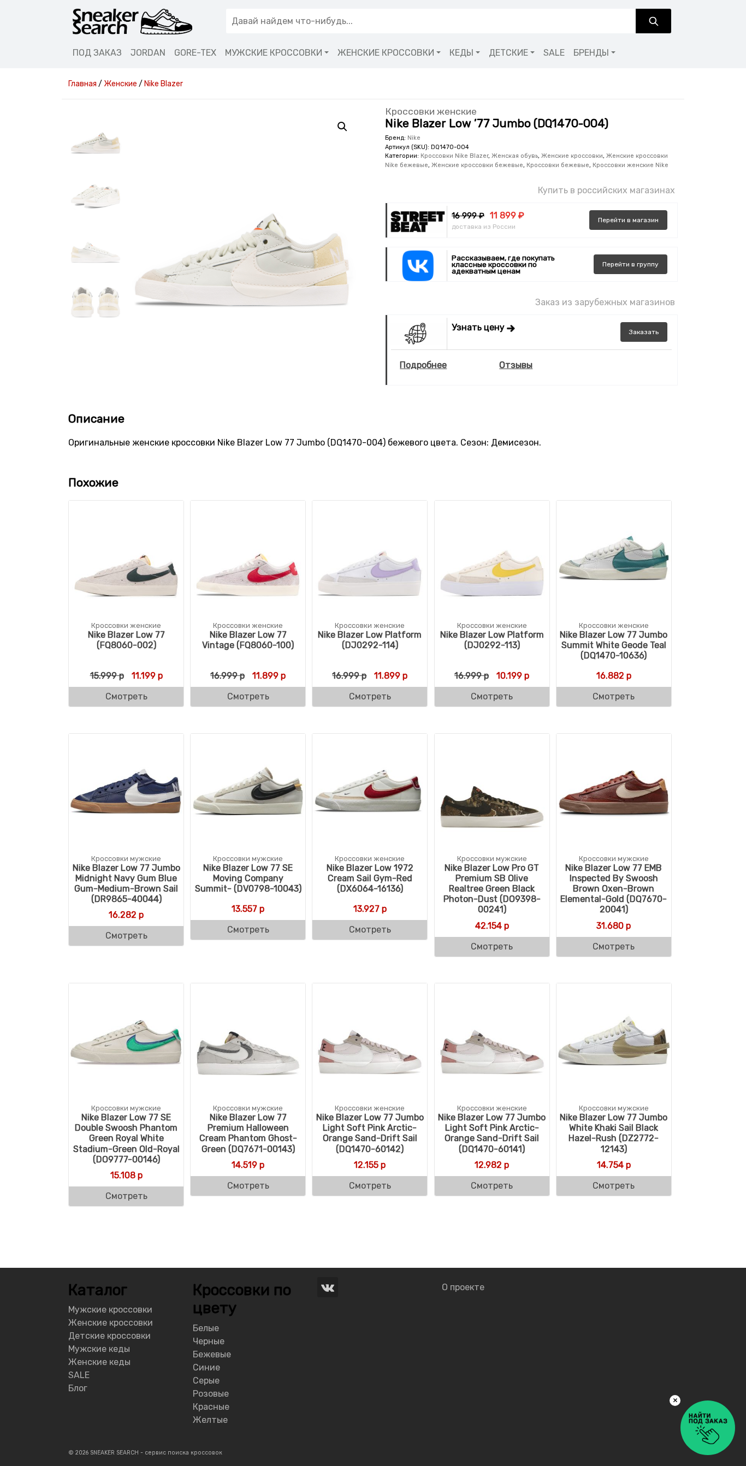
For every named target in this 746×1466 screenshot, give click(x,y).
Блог (77, 1388)
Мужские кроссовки (110, 1309)
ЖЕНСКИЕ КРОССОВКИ (386, 53)
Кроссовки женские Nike (630, 165)
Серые (206, 1380)
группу (630, 264)
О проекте (463, 1287)
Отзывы (515, 365)
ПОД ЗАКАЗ (97, 53)
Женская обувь (515, 155)
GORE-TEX (195, 53)
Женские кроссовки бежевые (477, 165)
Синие (206, 1367)
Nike (414, 137)
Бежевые (212, 1354)
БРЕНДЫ (591, 53)
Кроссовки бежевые (557, 165)
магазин (628, 220)
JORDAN (148, 53)
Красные (211, 1407)
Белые (206, 1328)
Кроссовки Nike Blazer (454, 155)
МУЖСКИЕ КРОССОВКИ (273, 53)
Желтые (210, 1420)
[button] (342, 126)
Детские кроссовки (109, 1336)
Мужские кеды (99, 1349)
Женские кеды (99, 1362)
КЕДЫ (461, 53)
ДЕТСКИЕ (508, 53)
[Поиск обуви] (653, 21)
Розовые (211, 1393)
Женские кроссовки (572, 155)
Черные (208, 1341)
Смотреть (126, 696)
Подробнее (423, 365)
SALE (554, 53)
